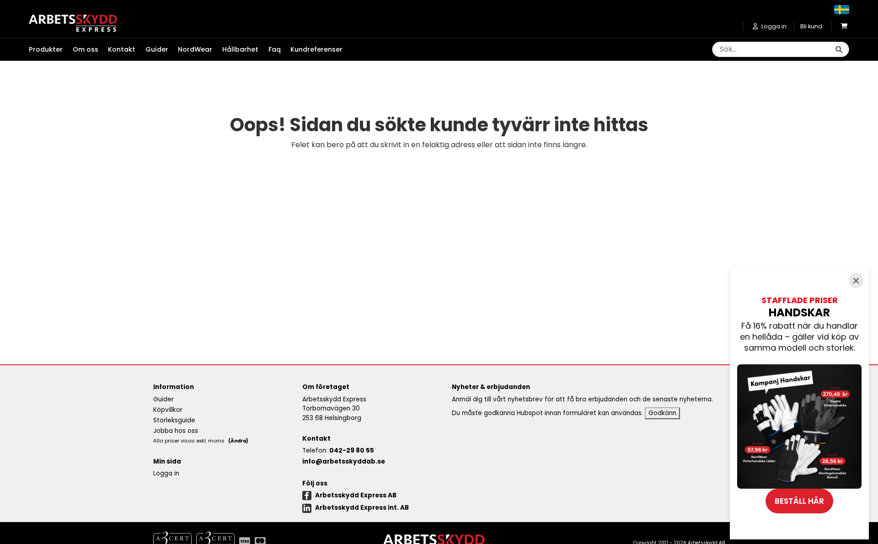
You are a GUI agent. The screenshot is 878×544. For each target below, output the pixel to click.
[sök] (839, 49)
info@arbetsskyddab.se (343, 461)
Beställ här (799, 501)
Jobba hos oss (175, 431)
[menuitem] (51, 50)
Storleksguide (174, 420)
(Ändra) (238, 441)
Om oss (85, 49)
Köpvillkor (167, 409)
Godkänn (662, 413)
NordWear (195, 49)
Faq (274, 49)
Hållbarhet (240, 49)
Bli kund (811, 26)
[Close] (856, 280)
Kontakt (121, 49)
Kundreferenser (316, 49)
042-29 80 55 (351, 450)
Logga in (166, 473)
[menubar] (191, 49)
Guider (156, 49)
